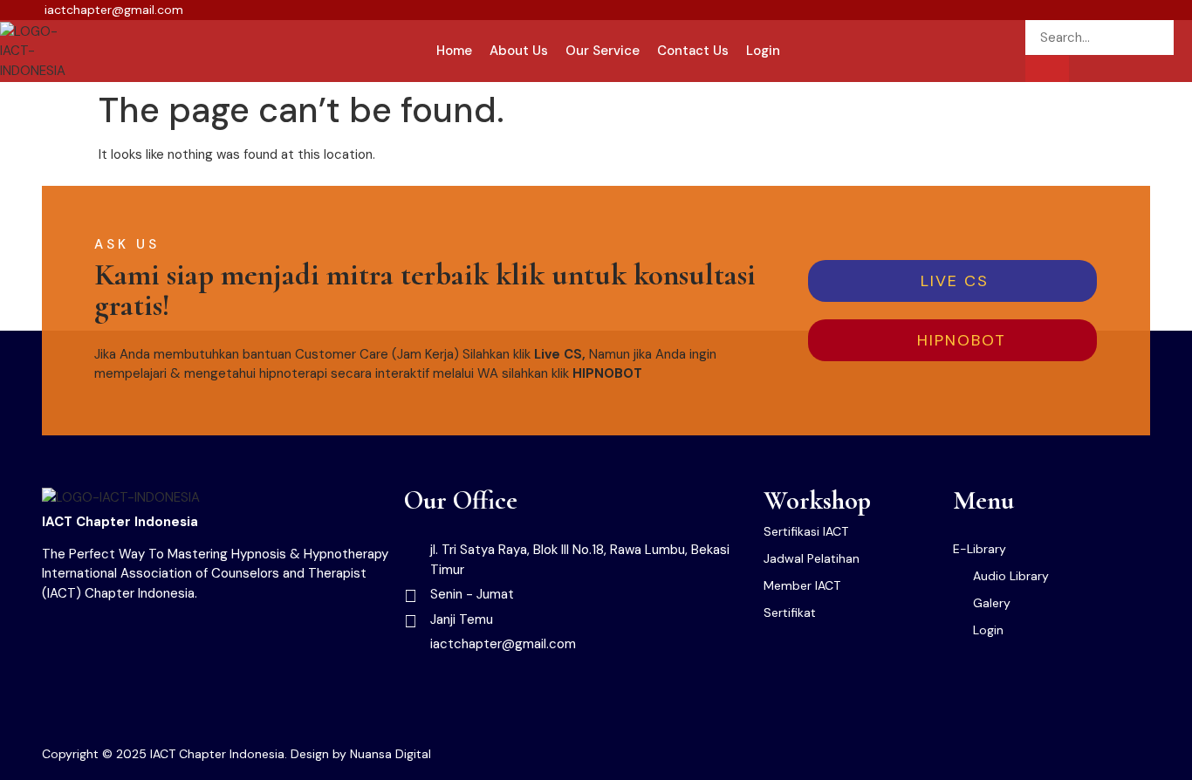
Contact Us (693, 50)
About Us (519, 50)
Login (763, 50)
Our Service (602, 50)
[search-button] (1047, 69)
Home (454, 50)
